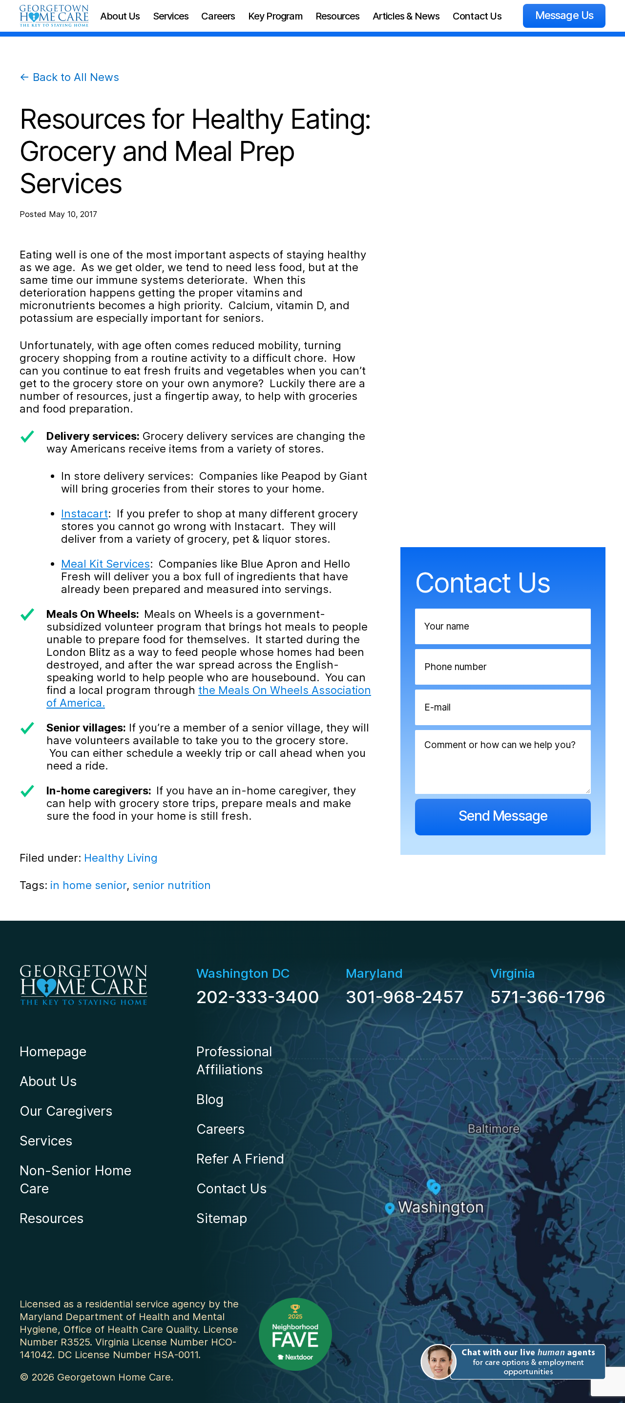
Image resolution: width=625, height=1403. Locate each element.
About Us (120, 16)
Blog (210, 1099)
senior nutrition (171, 885)
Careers (218, 16)
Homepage (53, 1052)
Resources (337, 16)
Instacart (84, 513)
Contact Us (477, 16)
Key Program (275, 16)
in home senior (88, 885)
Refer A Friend (240, 1159)
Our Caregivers (66, 1111)
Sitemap (221, 1218)
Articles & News (406, 16)
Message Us (564, 15)
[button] (511, 1362)
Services (171, 16)
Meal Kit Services (105, 563)
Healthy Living (121, 857)
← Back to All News (69, 77)
